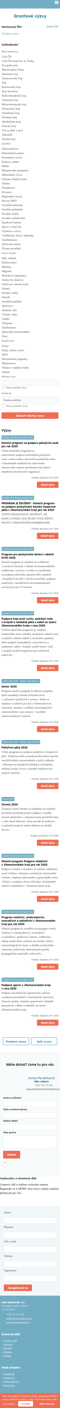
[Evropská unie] (30, 65)
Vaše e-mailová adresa (15, 1109)
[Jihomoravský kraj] (30, 78)
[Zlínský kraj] (30, 139)
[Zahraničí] (30, 135)
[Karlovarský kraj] (30, 87)
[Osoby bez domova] (30, 280)
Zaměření (6, 143)
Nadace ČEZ (8, 799)
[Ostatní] (30, 183)
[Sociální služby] (30, 214)
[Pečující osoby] (30, 293)
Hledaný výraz (9, 376)
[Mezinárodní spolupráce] (30, 170)
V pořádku (25, 1403)
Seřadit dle (7, 393)
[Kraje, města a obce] (30, 350)
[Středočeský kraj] (30, 122)
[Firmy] (30, 346)
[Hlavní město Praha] (30, 70)
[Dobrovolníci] (30, 262)
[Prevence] (30, 192)
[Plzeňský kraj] (30, 117)
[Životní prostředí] (30, 248)
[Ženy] (30, 336)
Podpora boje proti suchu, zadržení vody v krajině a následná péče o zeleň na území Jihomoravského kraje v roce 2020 (29, 622)
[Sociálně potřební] (30, 301)
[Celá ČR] (30, 57)
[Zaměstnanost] (30, 240)
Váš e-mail (10, 1241)
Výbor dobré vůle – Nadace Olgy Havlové (20, 681)
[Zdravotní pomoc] (30, 244)
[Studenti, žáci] (30, 310)
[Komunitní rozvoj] (30, 157)
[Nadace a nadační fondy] (30, 368)
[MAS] (30, 355)
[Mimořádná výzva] (30, 175)
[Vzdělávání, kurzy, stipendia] (30, 235)
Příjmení (8, 1227)
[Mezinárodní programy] (30, 359)
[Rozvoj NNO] (30, 201)
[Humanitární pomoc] (30, 153)
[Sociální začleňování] (30, 218)
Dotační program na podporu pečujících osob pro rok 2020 (30, 444)
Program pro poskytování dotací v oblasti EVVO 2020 (28, 555)
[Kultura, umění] (30, 162)
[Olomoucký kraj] (30, 109)
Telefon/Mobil (10, 1120)
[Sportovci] (30, 306)
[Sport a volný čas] (30, 227)
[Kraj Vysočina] (30, 91)
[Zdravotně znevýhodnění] (30, 332)
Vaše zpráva (9, 1132)
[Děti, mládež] (30, 258)
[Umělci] (30, 319)
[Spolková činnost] (30, 222)
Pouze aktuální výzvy (16, 387)
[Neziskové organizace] (30, 275)
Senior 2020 (9, 686)
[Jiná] (30, 83)
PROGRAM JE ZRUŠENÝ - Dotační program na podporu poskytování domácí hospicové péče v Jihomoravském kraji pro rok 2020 (29, 506)
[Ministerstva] (30, 363)
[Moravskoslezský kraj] (30, 104)
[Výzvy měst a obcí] (30, 130)
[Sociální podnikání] (30, 209)
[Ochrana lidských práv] (30, 179)
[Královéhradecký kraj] (30, 96)
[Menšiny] (30, 267)
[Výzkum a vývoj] (30, 231)
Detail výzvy (47, 484)
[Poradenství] (30, 188)
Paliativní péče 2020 (15, 747)
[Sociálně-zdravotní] (30, 205)
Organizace (10, 1270)
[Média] (30, 166)
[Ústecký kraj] (30, 126)
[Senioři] (30, 297)
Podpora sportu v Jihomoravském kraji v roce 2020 (26, 986)
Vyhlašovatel (8, 341)
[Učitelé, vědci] (30, 314)
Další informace (47, 1403)
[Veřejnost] (30, 323)
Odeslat (11, 1154)
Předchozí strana (16, 1041)
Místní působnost (10, 51)
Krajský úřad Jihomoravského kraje (17, 437)
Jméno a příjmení (12, 1097)
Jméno (7, 1212)
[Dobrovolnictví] (30, 149)
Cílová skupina (9, 253)
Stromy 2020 (10, 804)
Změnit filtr (52, 26)
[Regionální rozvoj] (30, 196)
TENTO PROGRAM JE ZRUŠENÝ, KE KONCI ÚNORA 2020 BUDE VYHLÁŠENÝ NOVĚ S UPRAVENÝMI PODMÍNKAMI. (27, 518)
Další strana (44, 1041)
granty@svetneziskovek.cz (19, 1318)
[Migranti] (30, 271)
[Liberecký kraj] (30, 100)
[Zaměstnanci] (30, 327)
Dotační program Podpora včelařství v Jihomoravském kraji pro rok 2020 (25, 862)
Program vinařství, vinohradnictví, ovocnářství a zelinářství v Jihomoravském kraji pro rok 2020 (28, 920)
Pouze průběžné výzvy (17, 406)
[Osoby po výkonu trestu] (30, 284)
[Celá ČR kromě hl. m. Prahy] (30, 61)
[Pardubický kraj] (30, 113)
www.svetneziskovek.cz (17, 1322)
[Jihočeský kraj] (30, 74)
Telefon (8, 1256)
